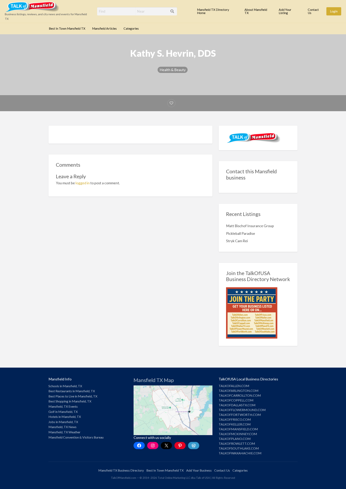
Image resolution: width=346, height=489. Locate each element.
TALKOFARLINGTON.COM (238, 390)
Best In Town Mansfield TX (67, 28)
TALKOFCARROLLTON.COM (240, 395)
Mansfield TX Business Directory (121, 470)
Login (334, 11)
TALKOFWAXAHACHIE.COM (240, 453)
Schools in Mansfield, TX (65, 386)
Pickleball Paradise (240, 233)
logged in (82, 183)
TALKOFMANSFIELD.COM (238, 429)
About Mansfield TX (255, 11)
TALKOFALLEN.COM (234, 386)
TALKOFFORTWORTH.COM (240, 414)
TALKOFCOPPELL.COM (236, 400)
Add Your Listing (285, 11)
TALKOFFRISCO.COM (235, 419)
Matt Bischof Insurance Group (250, 226)
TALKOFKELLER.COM (235, 424)
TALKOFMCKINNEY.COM (238, 434)
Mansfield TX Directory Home (213, 11)
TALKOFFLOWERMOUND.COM (242, 410)
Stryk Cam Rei (237, 241)
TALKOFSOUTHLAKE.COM (239, 448)
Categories (131, 28)
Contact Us (313, 11)
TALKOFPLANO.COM (235, 439)
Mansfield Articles (104, 28)
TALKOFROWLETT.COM (237, 443)
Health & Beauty (173, 70)
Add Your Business (199, 470)
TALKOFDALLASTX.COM (237, 405)
